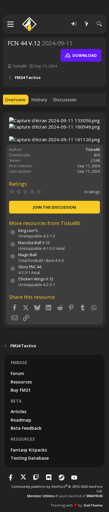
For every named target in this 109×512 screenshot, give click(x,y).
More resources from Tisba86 (44, 223)
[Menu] (11, 24)
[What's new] (86, 24)
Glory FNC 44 (29, 266)
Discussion (65, 99)
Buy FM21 (21, 390)
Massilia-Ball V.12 (34, 242)
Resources (21, 382)
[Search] (99, 24)
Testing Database (30, 458)
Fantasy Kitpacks (29, 450)
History (39, 99)
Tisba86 (19, 66)
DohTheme (93, 505)
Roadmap (21, 420)
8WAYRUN (95, 496)
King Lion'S (28, 230)
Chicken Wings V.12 (35, 279)
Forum (17, 373)
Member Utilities (41, 496)
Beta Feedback (26, 428)
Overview (15, 99)
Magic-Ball (27, 254)
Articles (18, 411)
